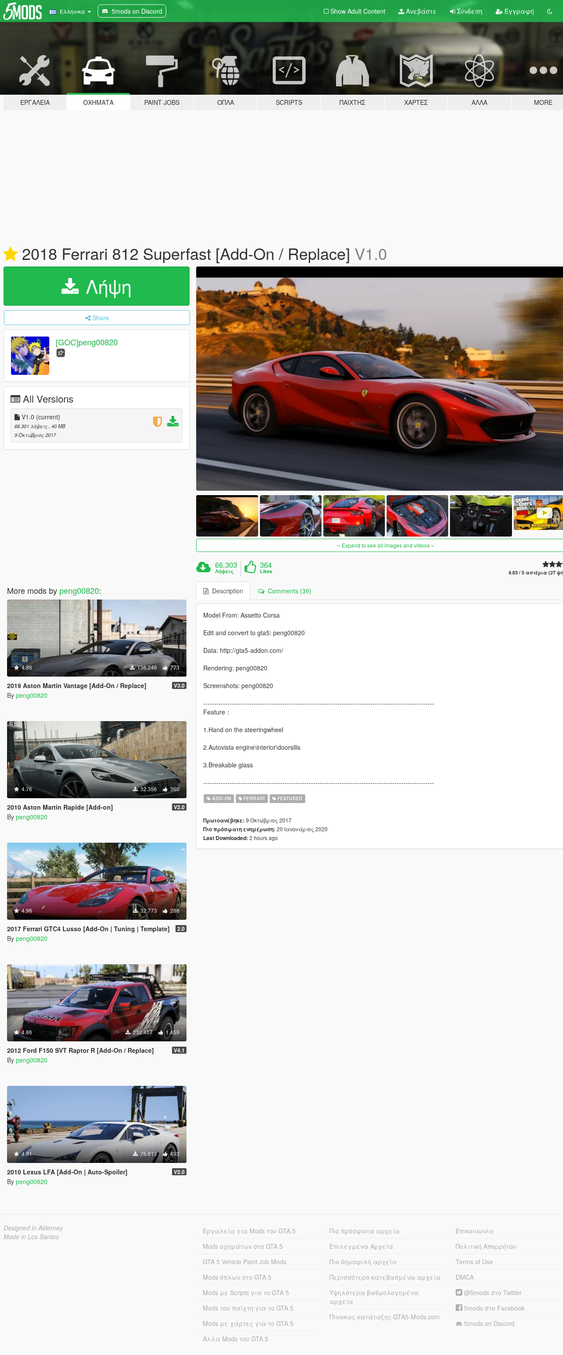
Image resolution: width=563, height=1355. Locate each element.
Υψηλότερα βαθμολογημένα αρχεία (374, 1297)
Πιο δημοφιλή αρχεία (363, 1261)
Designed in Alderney (33, 1227)
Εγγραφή (518, 11)
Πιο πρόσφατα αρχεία (364, 1230)
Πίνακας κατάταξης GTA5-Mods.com (384, 1316)
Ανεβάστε (420, 11)
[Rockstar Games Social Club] (61, 351)
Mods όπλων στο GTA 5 (237, 1277)
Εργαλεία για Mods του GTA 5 (249, 1230)
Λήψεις (224, 571)
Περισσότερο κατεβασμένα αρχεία (385, 1277)
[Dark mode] (550, 11)
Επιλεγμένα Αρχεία (361, 1246)
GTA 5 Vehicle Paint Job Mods (244, 1261)
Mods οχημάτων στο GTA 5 (243, 1246)
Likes (266, 571)
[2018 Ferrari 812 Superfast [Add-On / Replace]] (227, 515)
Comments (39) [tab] (287, 590)
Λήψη (106, 286)
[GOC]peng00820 (87, 342)
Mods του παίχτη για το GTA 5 (248, 1307)
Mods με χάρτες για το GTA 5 (248, 1323)
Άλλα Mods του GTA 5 (235, 1338)
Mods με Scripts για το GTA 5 (246, 1292)
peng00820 (79, 590)
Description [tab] (225, 590)
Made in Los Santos (31, 1236)
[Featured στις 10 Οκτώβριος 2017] (10, 254)
